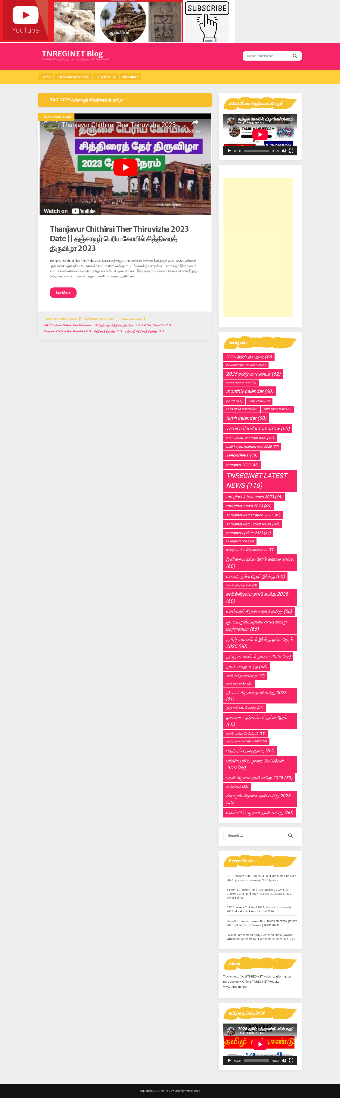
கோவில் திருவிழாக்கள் (241, 585)
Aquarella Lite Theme (154, 1090)
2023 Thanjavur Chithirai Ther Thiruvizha (67, 325)
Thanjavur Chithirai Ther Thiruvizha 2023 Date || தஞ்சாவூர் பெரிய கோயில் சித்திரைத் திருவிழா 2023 (119, 239)
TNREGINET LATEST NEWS (256, 480)
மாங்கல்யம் (237, 787)
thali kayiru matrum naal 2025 (252, 446)
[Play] (229, 150)
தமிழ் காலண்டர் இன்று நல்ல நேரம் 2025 (259, 643)
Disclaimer (130, 76)
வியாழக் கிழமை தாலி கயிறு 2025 (258, 799)
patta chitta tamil (277, 408)
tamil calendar (246, 418)
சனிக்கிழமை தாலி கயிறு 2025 (257, 597)
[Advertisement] (258, 247)
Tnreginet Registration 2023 (253, 515)
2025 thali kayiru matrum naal (246, 365)
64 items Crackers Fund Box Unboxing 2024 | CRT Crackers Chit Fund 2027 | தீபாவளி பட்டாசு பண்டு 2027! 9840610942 (260, 893)
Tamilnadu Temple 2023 (98, 319)
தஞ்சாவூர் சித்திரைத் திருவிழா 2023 (144, 331)
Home (46, 76)
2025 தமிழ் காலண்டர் (253, 374)
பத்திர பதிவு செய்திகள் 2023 (246, 741)
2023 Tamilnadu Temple (61, 319)
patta (234, 401)
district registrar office (241, 382)
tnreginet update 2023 (248, 533)
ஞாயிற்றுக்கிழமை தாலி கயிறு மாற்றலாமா (256, 625)
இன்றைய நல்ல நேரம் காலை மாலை (260, 562)
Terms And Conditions (73, 76)
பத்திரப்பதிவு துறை (250, 750)
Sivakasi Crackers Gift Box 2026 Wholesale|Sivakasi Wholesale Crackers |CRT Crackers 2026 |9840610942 (261, 937)
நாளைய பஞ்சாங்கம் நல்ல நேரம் (256, 721)
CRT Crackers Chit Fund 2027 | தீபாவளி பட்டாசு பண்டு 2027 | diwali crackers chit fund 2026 (259, 909)
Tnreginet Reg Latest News (252, 524)
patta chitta (259, 401)
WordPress (192, 1090)
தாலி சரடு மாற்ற (239, 683)
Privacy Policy (105, 76)
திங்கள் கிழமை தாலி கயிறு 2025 (256, 696)
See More (63, 293)
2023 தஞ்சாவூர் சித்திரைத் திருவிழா (113, 325)
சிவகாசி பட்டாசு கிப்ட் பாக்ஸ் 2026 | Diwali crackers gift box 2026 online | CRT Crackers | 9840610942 (262, 923)
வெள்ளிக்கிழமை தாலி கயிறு (259, 812)
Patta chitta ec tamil (241, 408)
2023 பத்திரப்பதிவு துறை (249, 357)
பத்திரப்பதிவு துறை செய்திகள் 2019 (255, 764)
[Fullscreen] (291, 150)
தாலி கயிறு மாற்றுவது (245, 676)
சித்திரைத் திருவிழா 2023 (108, 331)
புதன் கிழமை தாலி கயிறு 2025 (259, 777)
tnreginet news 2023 (248, 506)
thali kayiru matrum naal (250, 438)
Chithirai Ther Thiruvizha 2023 (153, 325)
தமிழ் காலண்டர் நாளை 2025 (258, 656)
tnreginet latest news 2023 (254, 496)
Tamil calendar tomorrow (258, 428)
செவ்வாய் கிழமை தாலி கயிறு (259, 611)
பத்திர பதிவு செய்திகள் (245, 734)
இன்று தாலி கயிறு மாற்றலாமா (250, 550)
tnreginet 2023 (242, 465)
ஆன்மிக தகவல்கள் (131, 319)
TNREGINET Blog (72, 54)
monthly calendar (249, 391)
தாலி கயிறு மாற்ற (246, 666)
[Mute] (283, 150)
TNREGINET (241, 455)
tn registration (240, 541)
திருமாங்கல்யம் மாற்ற (244, 708)
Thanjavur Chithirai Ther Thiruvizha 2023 (67, 331)
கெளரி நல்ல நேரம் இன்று (255, 576)
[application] (260, 134)
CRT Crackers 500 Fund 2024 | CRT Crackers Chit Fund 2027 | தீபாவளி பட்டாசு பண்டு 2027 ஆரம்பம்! (261, 878)
